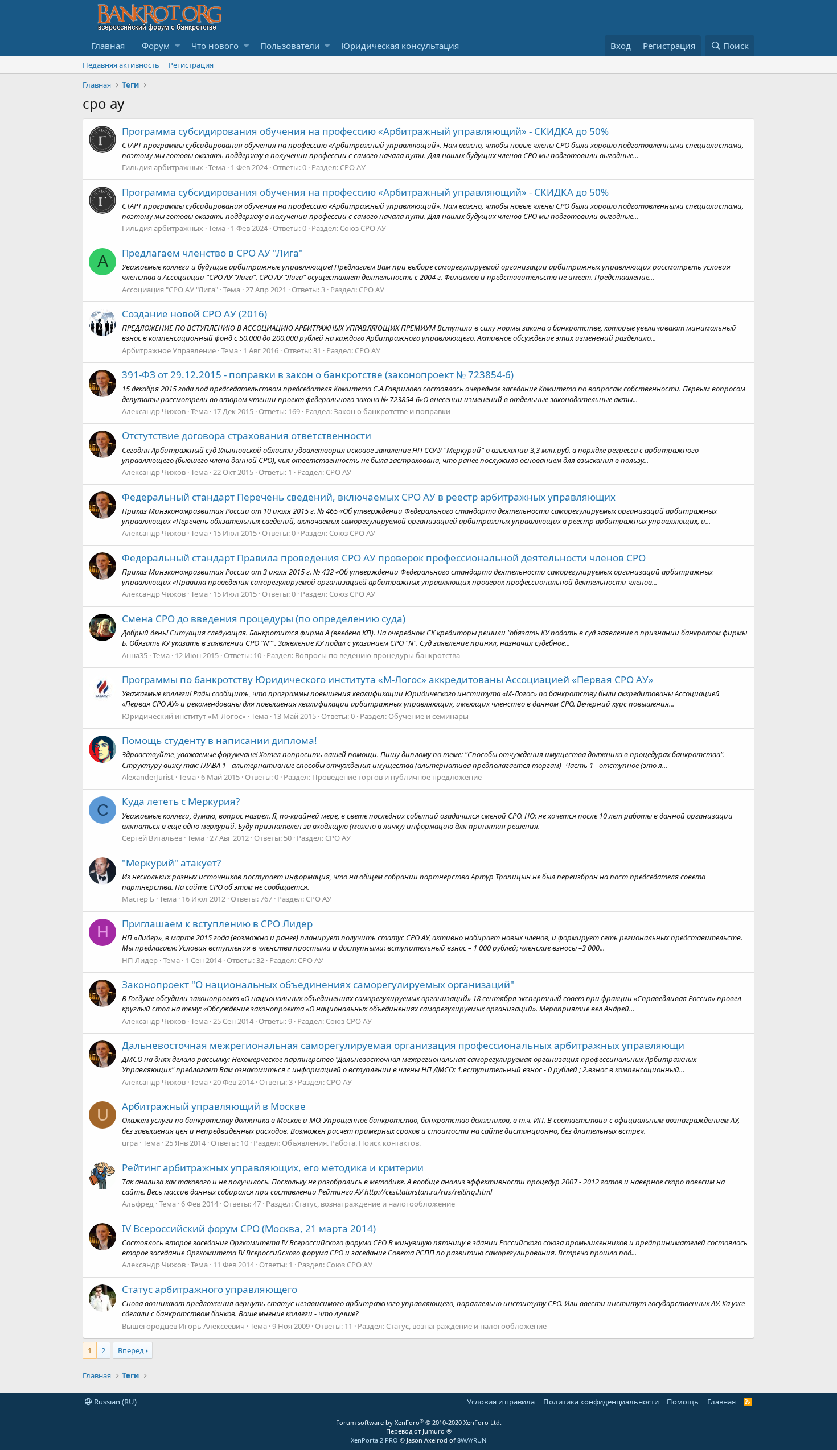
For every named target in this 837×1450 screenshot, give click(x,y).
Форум (156, 45)
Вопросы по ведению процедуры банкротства (377, 655)
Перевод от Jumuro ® (419, 1431)
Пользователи (290, 45)
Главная (108, 45)
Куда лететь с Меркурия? (181, 801)
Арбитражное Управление (169, 350)
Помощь (683, 1402)
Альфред (138, 1204)
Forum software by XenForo (419, 1422)
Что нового (215, 45)
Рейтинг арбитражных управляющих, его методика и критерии (273, 1167)
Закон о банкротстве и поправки (392, 411)
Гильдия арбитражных (162, 167)
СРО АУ (353, 167)
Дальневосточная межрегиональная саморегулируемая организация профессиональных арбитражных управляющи (403, 1045)
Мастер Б (138, 899)
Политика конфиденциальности (601, 1402)
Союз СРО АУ (363, 228)
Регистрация (191, 65)
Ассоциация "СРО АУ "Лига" (170, 289)
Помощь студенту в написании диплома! (219, 740)
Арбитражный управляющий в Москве (214, 1106)
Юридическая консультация (400, 45)
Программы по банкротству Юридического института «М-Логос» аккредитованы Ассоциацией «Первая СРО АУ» (388, 679)
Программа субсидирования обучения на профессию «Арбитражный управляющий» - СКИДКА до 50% (365, 131)
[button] (177, 45)
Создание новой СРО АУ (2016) (194, 313)
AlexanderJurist (148, 777)
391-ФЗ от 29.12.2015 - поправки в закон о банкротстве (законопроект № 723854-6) (318, 374)
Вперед (131, 1350)
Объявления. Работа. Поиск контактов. (351, 1143)
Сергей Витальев (152, 838)
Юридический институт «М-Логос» (184, 716)
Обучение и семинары (428, 716)
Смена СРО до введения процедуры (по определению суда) (263, 618)
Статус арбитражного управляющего (209, 1289)
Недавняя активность (121, 65)
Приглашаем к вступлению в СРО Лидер (217, 923)
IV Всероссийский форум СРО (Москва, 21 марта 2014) (249, 1228)
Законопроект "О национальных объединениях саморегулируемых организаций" (318, 984)
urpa (130, 1143)
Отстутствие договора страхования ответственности (246, 435)
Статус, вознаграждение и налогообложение (374, 1204)
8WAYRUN (471, 1440)
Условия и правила (501, 1402)
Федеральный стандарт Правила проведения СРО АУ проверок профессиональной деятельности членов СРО (384, 557)
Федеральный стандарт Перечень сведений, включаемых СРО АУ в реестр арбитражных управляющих (369, 496)
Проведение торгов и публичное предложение (397, 777)
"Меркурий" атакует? (171, 862)
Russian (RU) (114, 1402)
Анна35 (134, 655)
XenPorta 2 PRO (374, 1440)
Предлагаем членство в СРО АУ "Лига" (212, 252)
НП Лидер (140, 960)
